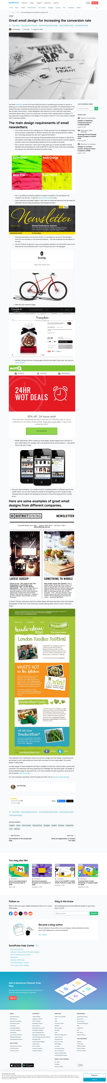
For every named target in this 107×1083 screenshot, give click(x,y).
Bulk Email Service (14, 1016)
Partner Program (81, 1048)
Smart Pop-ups (58, 1037)
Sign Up (95, 3)
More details (43, 935)
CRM (56, 1021)
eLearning (57, 7)
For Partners (82, 1038)
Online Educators (14, 1048)
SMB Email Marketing (15, 1037)
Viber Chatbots (36, 1046)
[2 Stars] (12, 798)
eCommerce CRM (59, 1023)
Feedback (57, 1064)
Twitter (70, 801)
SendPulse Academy (82, 1016)
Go (37, 945)
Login (88, 3)
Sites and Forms (32, 7)
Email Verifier (13, 1032)
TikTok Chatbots (36, 1021)
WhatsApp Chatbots (37, 1023)
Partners (56, 3)
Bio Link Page (58, 1028)
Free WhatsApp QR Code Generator (41, 1037)
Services (58, 1013)
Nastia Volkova (84, 130)
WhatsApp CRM (36, 1039)
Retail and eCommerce (15, 1046)
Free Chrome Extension (16, 1035)
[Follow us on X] (20, 913)
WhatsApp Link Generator (38, 1035)
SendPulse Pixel (59, 1039)
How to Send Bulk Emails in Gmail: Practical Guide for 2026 (18, 882)
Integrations (80, 1028)
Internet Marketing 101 (82, 1023)
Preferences (94, 1075)
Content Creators (14, 1050)
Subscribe (94, 913)
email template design (81, 25)
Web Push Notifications (61, 1035)
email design (16, 25)
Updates (79, 7)
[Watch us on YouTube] (16, 913)
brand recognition (24, 773)
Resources (47, 3)
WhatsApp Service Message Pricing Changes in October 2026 (87, 136)
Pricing (32, 3)
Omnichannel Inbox (59, 1048)
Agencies (79, 1041)
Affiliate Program (81, 1046)
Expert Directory (81, 1035)
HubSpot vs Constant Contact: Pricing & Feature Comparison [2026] (86, 148)
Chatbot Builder (36, 1016)
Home (11, 7)
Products (24, 3)
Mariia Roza (84, 118)
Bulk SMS (57, 1030)
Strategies (50, 7)
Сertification (80, 1044)
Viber (56, 1032)
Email (12, 1013)
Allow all (94, 1079)
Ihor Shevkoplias (91, 118)
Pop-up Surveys (59, 1041)
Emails (16, 7)
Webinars (17, 829)
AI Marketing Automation (61, 1055)
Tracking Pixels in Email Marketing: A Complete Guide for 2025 (88, 882)
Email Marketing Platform (16, 1039)
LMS (56, 1019)
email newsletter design (66, 25)
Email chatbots (36, 1025)
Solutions (14, 1043)
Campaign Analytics (15, 1028)
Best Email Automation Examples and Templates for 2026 (41, 882)
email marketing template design (48, 25)
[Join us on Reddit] (30, 913)
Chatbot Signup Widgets (38, 1041)
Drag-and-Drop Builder (15, 1021)
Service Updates (59, 1066)
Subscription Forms (15, 1023)
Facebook (62, 801)
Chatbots (23, 7)
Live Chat (57, 1046)
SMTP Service (13, 1019)
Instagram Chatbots (37, 1019)
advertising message (45, 198)
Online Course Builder (60, 1016)
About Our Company (62, 1059)
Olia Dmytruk (14, 879)
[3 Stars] (14, 798)
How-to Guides (42, 7)
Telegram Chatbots (37, 1050)
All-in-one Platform (59, 1050)
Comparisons (71, 7)
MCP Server (80, 1032)
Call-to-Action (20, 363)
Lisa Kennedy (16, 29)
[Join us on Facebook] (11, 913)
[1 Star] (11, 798)
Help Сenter (80, 1019)
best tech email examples (61, 777)
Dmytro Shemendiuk (87, 131)
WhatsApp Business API (38, 1028)
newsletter (19, 104)
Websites (57, 1025)
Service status (80, 1021)
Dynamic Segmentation (60, 1053)
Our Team (57, 1062)
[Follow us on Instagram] (25, 913)
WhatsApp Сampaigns (37, 1030)
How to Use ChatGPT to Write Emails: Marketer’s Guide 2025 (65, 882)
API (78, 1030)
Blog (78, 1025)
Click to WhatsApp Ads (38, 1032)
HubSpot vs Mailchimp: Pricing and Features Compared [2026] (85, 122)
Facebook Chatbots (37, 1048)
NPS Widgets (58, 1044)
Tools (64, 7)
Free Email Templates (15, 1030)
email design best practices (29, 25)
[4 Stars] (15, 798)
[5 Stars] (16, 798)
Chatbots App (35, 1044)
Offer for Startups (81, 1050)
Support (39, 3)
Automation (13, 1025)
